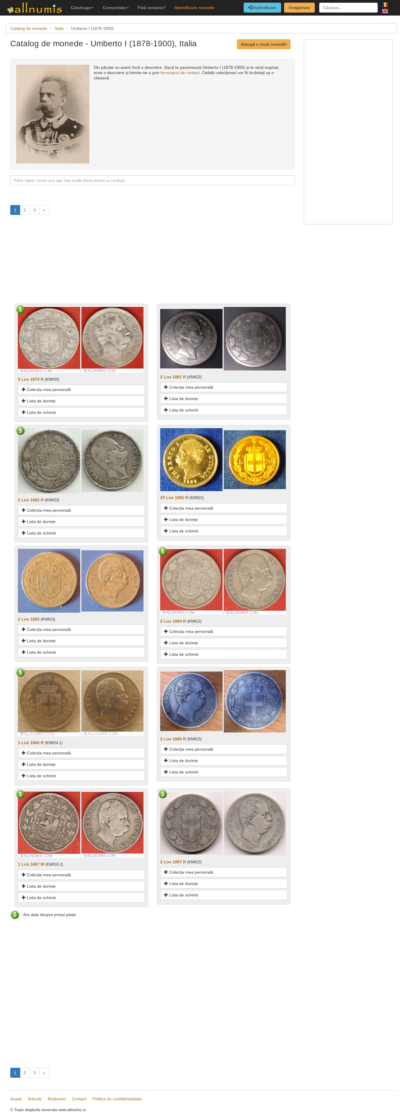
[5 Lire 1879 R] (49, 339)
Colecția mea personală (48, 389)
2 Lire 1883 (29, 619)
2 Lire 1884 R (173, 621)
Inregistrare (299, 7)
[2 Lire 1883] (49, 580)
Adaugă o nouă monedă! (264, 44)
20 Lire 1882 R (174, 497)
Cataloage (81, 7)
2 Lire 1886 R (173, 739)
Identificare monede (194, 7)
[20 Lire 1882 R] (191, 459)
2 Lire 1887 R (173, 862)
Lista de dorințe (41, 401)
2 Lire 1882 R (31, 500)
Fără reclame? (152, 7)
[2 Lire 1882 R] (49, 460)
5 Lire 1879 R (31, 379)
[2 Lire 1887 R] (191, 823)
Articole (35, 1098)
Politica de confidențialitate (117, 1098)
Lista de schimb (41, 412)
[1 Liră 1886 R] (49, 703)
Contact (79, 1098)
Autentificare (264, 7)
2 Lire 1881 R (173, 377)
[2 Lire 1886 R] (191, 700)
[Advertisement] (152, 263)
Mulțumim (57, 1098)
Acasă (16, 1098)
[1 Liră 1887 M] (49, 824)
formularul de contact (180, 72)
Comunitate (114, 7)
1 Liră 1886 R (31, 742)
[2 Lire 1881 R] (191, 338)
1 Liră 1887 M (31, 864)
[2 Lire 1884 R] (191, 581)
